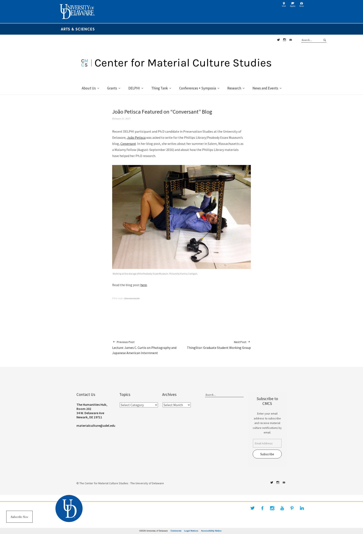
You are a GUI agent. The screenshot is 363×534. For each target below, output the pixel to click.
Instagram (284, 40)
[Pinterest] (292, 508)
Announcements (132, 298)
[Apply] (293, 6)
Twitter (278, 40)
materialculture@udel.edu (96, 425)
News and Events (265, 88)
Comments (176, 531)
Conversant (128, 143)
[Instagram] (272, 508)
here (143, 285)
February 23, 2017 (121, 118)
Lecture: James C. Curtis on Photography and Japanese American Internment (144, 347)
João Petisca (136, 137)
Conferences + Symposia (197, 88)
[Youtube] (282, 508)
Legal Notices (191, 531)
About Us (89, 88)
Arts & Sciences (78, 29)
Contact (290, 40)
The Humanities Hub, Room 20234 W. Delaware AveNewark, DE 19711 (91, 410)
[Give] (301, 6)
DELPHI (134, 88)
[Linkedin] (301, 508)
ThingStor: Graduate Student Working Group (219, 345)
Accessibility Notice (211, 531)
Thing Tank (159, 88)
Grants (112, 88)
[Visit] (284, 6)
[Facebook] (262, 508)
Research (234, 88)
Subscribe (267, 454)
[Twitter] (252, 508)
